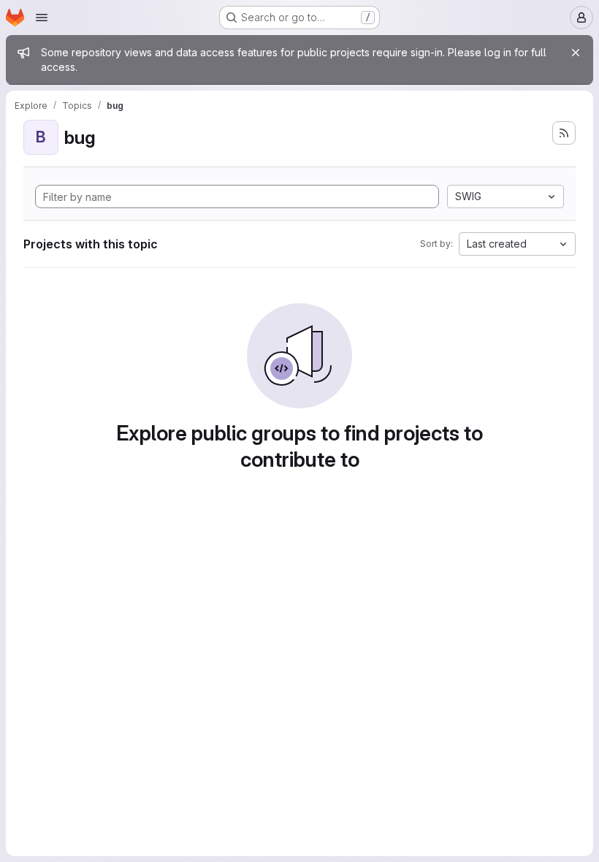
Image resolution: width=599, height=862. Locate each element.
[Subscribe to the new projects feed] (564, 133)
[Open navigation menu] (41, 17)
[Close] (575, 52)
